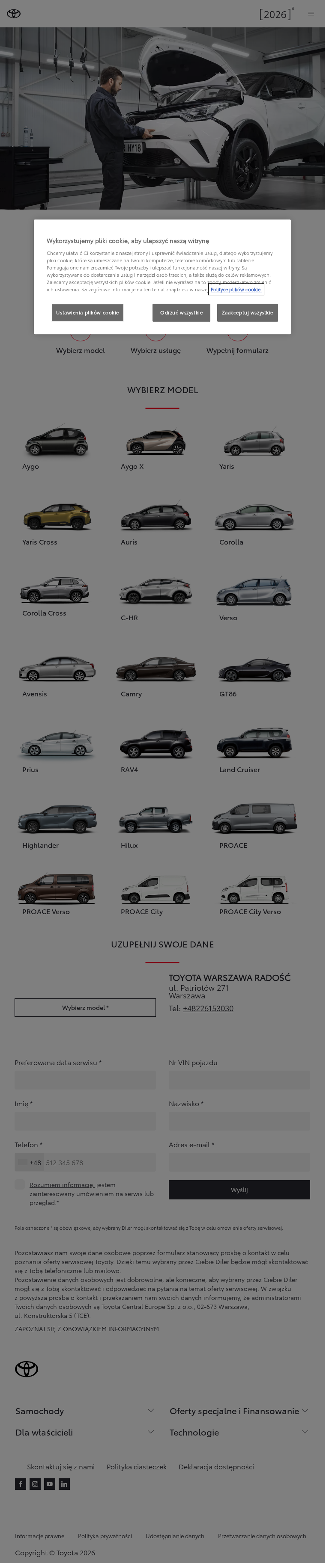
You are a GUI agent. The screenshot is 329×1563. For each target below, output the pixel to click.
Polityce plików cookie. (236, 289)
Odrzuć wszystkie (181, 312)
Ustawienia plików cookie (87, 312)
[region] (162, 276)
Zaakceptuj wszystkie (247, 312)
